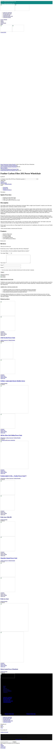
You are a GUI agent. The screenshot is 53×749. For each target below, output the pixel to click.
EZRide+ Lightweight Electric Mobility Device (13, 381)
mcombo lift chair (6, 699)
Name (2, 265)
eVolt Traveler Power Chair (8, 337)
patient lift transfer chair (8, 700)
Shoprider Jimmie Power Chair (9, 558)
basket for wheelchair (7, 697)
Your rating (3, 253)
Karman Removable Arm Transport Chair (9, 170)
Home (2, 164)
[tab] (27, 187)
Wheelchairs (6, 164)
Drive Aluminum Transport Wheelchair (9, 166)
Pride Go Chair (5, 599)
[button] (3, 335)
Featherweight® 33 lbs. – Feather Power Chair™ (13, 476)
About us (5, 688)
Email (2, 267)
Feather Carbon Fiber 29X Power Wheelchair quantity (13, 179)
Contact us (5, 692)
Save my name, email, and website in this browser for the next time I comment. (18, 270)
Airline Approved (4, 340)
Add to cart (3, 180)
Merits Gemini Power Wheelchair (9, 669)
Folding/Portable (12, 164)
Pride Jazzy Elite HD (6, 517)
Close (2, 725)
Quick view (3, 332)
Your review (3, 262)
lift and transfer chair (7, 698)
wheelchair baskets (7, 702)
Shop (4, 687)
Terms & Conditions (7, 690)
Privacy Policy (6, 689)
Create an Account (4, 732)
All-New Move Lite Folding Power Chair (11, 435)
